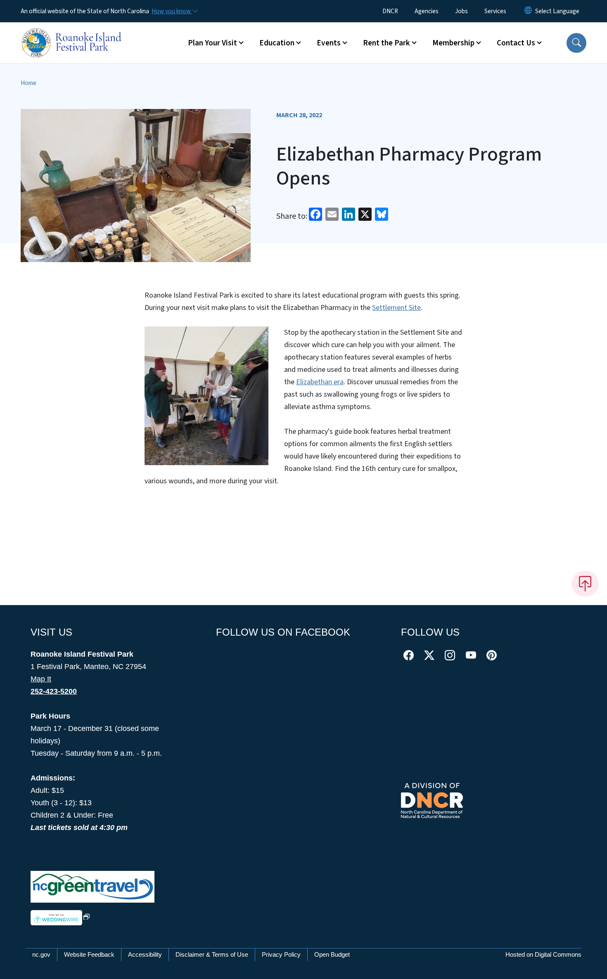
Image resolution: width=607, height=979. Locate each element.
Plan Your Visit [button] (212, 43)
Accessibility (145, 954)
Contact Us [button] (516, 43)
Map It (41, 679)
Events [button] (329, 43)
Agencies (427, 11)
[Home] (72, 33)
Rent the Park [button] (386, 43)
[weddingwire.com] (60, 917)
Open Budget (332, 954)
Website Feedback (89, 954)
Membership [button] (453, 43)
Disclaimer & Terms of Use (211, 954)
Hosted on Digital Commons (543, 954)
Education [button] (276, 43)
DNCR (390, 11)
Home (28, 82)
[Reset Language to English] (528, 11)
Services (495, 11)
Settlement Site (396, 308)
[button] (576, 43)
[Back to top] (585, 583)
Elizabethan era (320, 382)
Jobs (461, 11)
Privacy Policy (281, 954)
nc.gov (41, 954)
